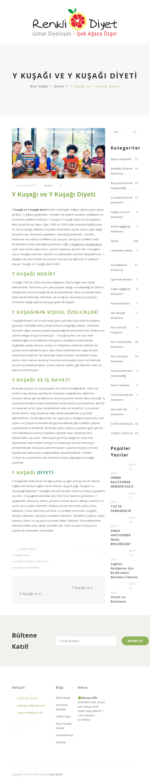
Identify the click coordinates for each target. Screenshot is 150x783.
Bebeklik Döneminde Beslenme (123, 171)
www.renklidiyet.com (30, 712)
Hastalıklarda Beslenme (119, 267)
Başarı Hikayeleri (121, 159)
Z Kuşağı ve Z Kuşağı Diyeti (86, 587)
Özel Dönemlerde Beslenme (122, 397)
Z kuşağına (25, 254)
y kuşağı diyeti (27, 549)
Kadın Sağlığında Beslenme (120, 291)
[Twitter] (15, 731)
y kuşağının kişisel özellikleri (30, 561)
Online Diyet (63, 716)
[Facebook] (25, 724)
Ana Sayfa (39, 86)
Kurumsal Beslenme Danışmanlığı (123, 373)
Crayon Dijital (55, 774)
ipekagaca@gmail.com (31, 705)
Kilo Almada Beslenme (118, 315)
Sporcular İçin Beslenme (119, 411)
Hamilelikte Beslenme (124, 250)
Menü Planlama (120, 385)
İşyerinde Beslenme (123, 279)
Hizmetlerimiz (64, 735)
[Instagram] (15, 724)
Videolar (61, 742)
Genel (59, 86)
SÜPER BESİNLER (122, 423)
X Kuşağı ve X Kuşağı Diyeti (32, 593)
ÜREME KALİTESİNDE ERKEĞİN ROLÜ (122, 482)
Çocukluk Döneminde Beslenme (123, 200)
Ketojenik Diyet (120, 303)
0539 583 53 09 (27, 698)
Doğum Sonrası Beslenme (120, 214)
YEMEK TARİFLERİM (123, 433)
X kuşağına (93, 249)
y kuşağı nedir (21, 555)
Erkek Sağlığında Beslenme (120, 229)
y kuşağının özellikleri (26, 567)
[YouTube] (35, 724)
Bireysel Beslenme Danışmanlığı (122, 185)
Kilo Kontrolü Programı (119, 329)
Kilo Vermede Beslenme (119, 358)
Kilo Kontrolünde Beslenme (121, 344)
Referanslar (63, 697)
